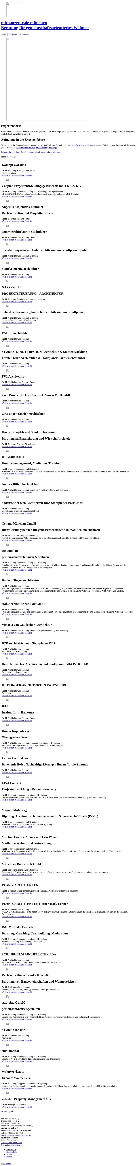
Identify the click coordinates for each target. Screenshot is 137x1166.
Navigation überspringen (18, 34)
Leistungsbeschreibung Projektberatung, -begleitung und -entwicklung (30, 152)
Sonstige (53, 148)
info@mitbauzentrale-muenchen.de (86, 145)
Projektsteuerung (40, 148)
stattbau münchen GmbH (11, 1142)
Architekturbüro (23, 148)
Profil (3, 157)
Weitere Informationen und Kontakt (17, 175)
